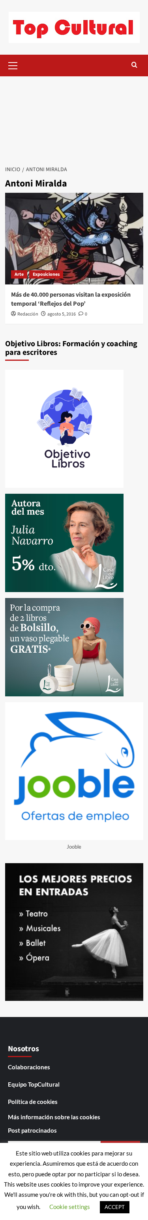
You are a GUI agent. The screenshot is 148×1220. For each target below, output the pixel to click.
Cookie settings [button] (69, 1206)
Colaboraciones (29, 1066)
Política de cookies (33, 1101)
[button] (13, 64)
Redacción (27, 314)
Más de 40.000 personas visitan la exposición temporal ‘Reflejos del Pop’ (71, 299)
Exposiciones (46, 274)
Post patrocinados (32, 1130)
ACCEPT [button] (115, 1207)
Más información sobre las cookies (54, 1116)
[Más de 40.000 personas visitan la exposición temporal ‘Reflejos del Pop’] (74, 238)
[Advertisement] (74, 118)
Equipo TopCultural (34, 1084)
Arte (19, 274)
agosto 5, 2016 (61, 314)
